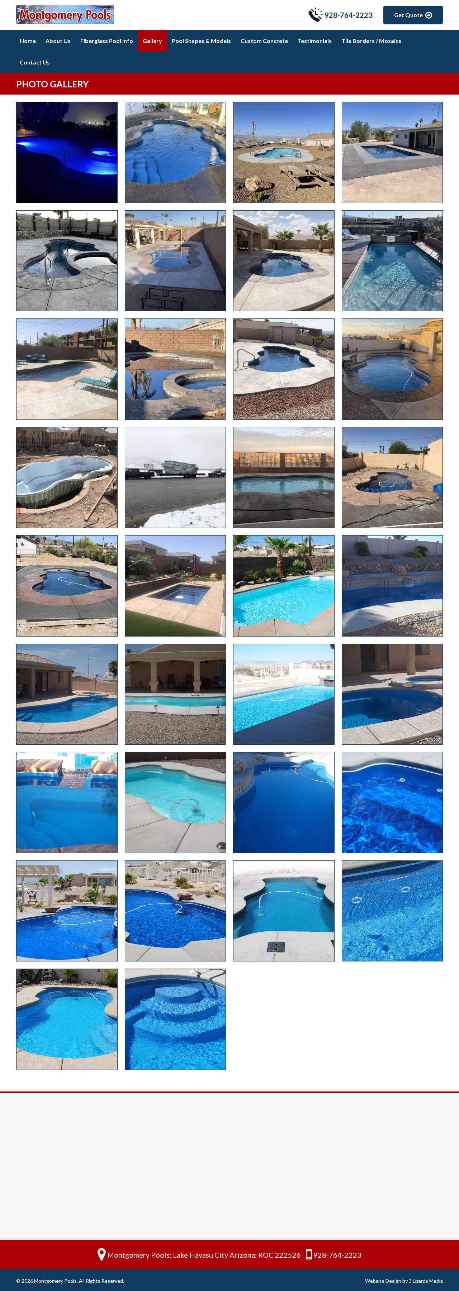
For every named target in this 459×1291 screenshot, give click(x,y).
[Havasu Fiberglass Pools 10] (175, 369)
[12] (175, 911)
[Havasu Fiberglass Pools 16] (283, 477)
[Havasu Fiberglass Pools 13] (66, 477)
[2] (392, 586)
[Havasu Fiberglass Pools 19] (175, 586)
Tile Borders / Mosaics (371, 40)
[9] (283, 802)
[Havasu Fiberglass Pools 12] (392, 369)
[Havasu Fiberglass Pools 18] (66, 586)
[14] (392, 911)
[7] (66, 802)
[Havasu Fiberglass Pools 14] (175, 477)
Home (28, 40)
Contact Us (35, 62)
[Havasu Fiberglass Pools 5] (66, 261)
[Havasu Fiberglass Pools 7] (283, 261)
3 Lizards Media (426, 1281)
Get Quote (408, 14)
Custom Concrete (264, 40)
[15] (66, 1019)
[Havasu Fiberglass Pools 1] (66, 152)
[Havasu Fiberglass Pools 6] (175, 261)
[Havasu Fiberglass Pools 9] (66, 369)
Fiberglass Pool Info (106, 40)
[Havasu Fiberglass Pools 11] (283, 369)
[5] (283, 694)
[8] (175, 802)
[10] (392, 802)
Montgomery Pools (55, 1281)
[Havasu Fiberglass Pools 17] (392, 477)
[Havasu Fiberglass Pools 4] (392, 152)
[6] (392, 694)
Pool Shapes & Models (201, 40)
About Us (58, 40)
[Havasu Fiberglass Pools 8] (392, 261)
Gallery (152, 40)
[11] (66, 911)
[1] (283, 586)
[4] (175, 694)
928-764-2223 (349, 15)
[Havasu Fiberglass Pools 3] (283, 152)
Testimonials (315, 40)
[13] (283, 911)
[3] (66, 694)
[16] (175, 1019)
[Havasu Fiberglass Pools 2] (175, 152)
